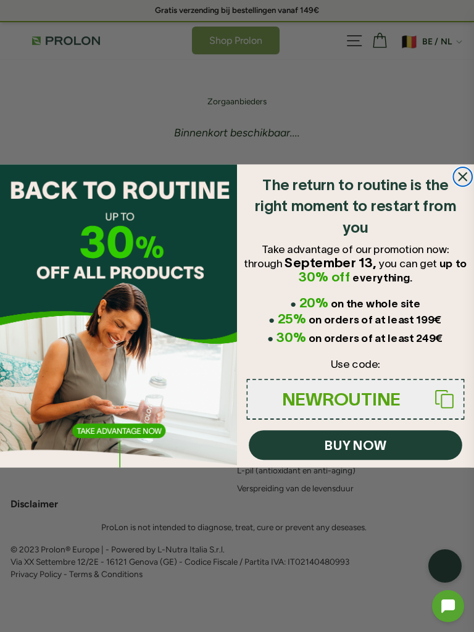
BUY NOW (355, 445)
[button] (448, 606)
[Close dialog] (462, 176)
